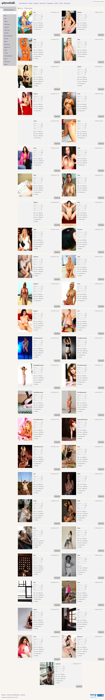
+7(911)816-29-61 (55, 39)
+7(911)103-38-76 (55, 283)
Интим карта (67, 3)
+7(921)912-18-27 (55, 338)
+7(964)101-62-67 (99, 446)
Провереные (50, 3)
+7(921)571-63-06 (55, 148)
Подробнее (57, 35)
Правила (3, 695)
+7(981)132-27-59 (55, 66)
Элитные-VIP (42, 3)
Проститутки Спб (23, 3)
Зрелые (30, 3)
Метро (61, 3)
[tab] (20, 8)
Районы (56, 3)
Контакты (22, 695)
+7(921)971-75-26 (55, 93)
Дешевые (36, 3)
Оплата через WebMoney (13, 695)
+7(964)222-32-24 (77, 663)
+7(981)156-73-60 (55, 12)
